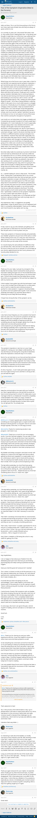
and (9, 301)
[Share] (33, 23)
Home (31, 816)
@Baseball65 (5, 434)
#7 (35, 417)
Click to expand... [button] (18, 699)
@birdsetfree (4, 429)
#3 (35, 266)
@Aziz (2, 635)
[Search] (35, 2)
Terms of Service (12, 816)
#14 (35, 797)
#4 (35, 312)
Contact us (4, 816)
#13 (35, 768)
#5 (35, 345)
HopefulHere (5, 12)
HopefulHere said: (6, 685)
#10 (35, 632)
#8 (35, 486)
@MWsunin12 (5, 420)
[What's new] (31, 2)
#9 (35, 552)
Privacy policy (20, 816)
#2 (35, 224)
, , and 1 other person (16, 621)
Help (27, 816)
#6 (35, 387)
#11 (35, 682)
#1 (35, 22)
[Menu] (2, 2)
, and (10, 255)
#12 (35, 733)
